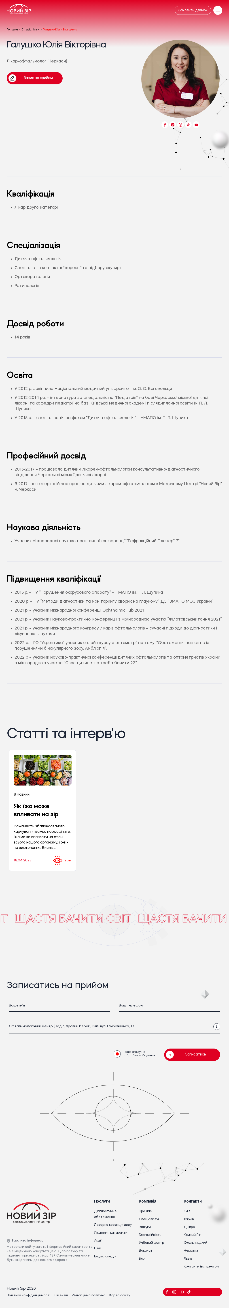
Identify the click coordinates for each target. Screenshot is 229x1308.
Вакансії (145, 1250)
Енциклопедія (105, 1256)
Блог (142, 1258)
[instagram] (174, 1292)
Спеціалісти (30, 29)
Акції (98, 1240)
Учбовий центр (151, 1242)
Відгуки (145, 1227)
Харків (189, 1219)
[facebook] (167, 1292)
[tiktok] (189, 1292)
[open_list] (216, 1026)
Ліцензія (61, 1295)
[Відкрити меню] (217, 10)
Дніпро (189, 1227)
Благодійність (150, 1235)
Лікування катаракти (110, 1232)
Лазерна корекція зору (112, 1225)
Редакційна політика (88, 1295)
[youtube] (181, 1292)
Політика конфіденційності (28, 1295)
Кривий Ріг (192, 1235)
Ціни (97, 1248)
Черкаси (191, 1250)
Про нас (145, 1211)
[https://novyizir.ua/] (19, 10)
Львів (188, 1258)
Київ (187, 1211)
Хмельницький (195, 1242)
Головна (12, 29)
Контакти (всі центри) (202, 1266)
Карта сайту (119, 1295)
